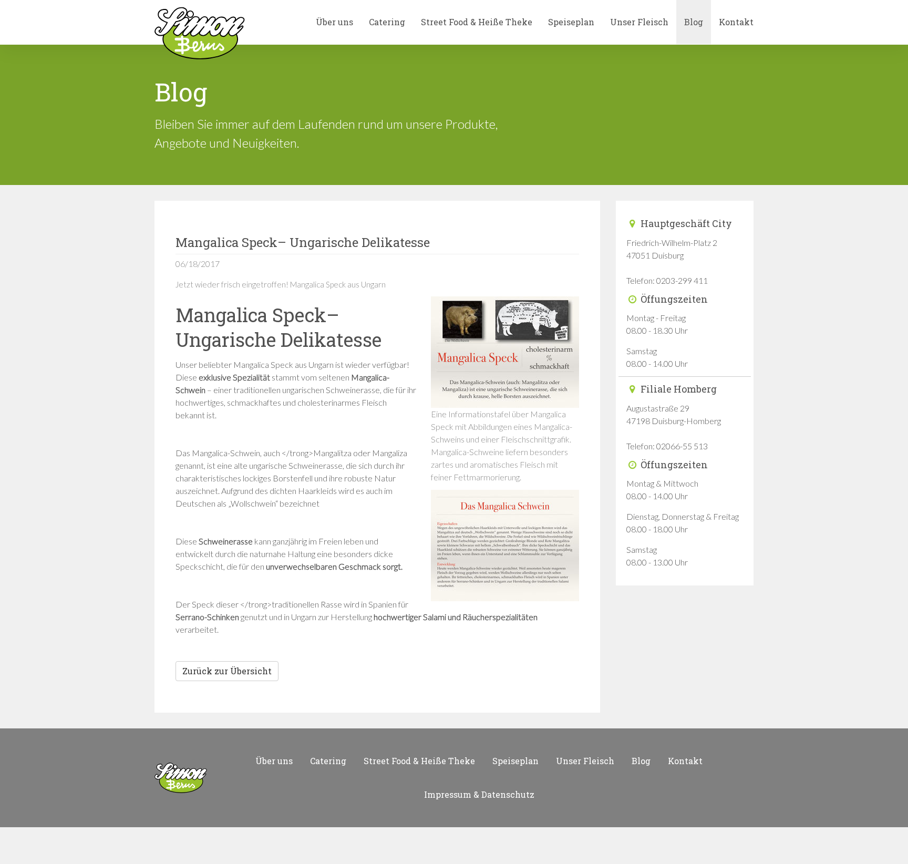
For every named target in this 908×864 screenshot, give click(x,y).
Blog (693, 21)
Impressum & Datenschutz (479, 794)
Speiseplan (571, 21)
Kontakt (736, 21)
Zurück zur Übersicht (227, 670)
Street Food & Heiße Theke (476, 21)
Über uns (334, 21)
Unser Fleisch (639, 21)
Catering (387, 21)
